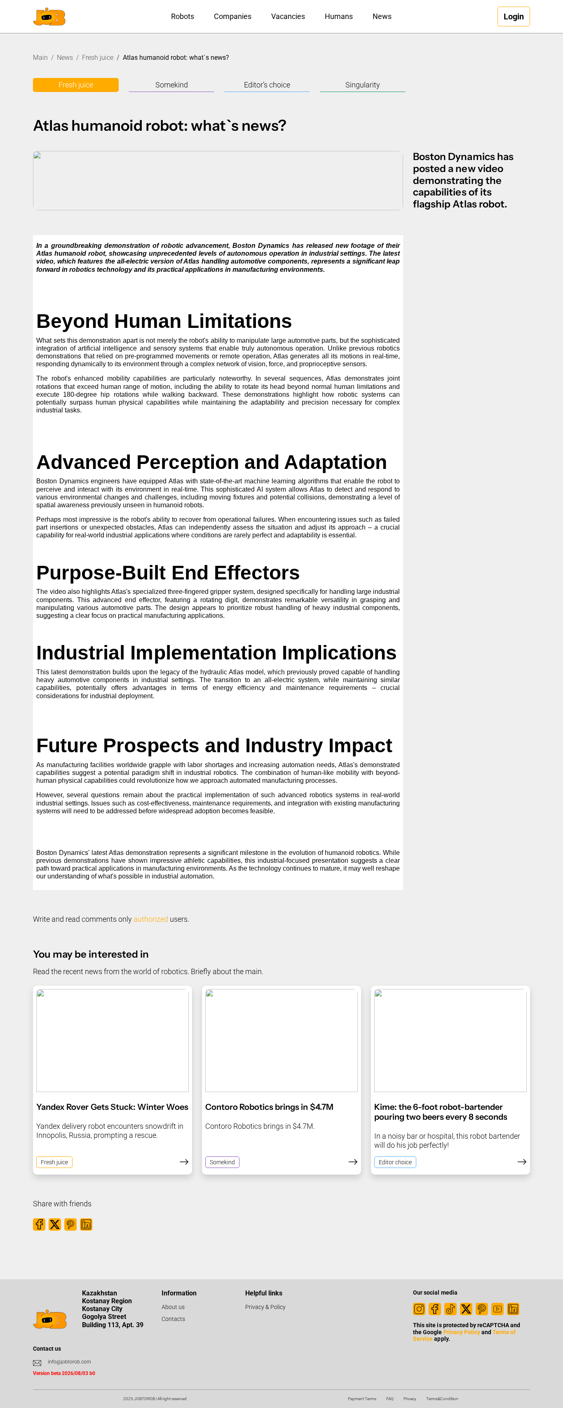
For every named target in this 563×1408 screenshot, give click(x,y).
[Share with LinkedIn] (86, 1224)
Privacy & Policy (265, 1307)
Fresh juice (97, 57)
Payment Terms (362, 1398)
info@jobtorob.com (69, 1362)
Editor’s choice (267, 84)
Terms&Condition (442, 1398)
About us (173, 1307)
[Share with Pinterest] (70, 1224)
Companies (232, 16)
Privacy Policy (461, 1332)
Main (40, 57)
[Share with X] (55, 1224)
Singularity (362, 84)
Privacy (409, 1398)
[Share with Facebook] (39, 1224)
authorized (151, 919)
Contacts (173, 1319)
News (382, 16)
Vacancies (288, 16)
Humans (339, 16)
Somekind (171, 84)
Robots (182, 16)
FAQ (390, 1398)
